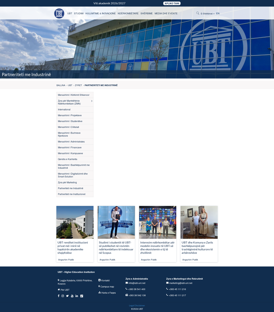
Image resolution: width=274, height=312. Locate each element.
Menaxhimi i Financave (69, 147)
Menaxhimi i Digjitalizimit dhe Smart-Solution (73, 175)
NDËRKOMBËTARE (128, 13)
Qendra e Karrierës (67, 159)
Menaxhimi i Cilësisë (68, 127)
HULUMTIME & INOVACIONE (100, 13)
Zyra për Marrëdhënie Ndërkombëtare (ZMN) (69, 102)
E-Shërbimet (207, 13)
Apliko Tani (172, 3)
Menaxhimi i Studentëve (70, 121)
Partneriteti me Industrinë (70, 188)
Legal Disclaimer (137, 305)
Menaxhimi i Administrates (71, 141)
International (64, 109)
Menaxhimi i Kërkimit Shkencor (73, 94)
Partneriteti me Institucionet (71, 194)
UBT (69, 13)
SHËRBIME (147, 13)
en (217, 13)
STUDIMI (78, 13)
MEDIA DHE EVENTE (166, 13)
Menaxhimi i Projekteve (70, 115)
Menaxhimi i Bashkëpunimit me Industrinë (74, 166)
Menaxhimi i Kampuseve (70, 153)
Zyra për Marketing (67, 182)
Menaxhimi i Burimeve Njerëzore (69, 134)
